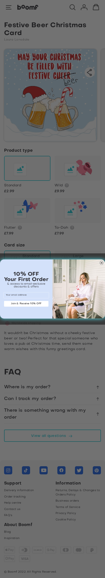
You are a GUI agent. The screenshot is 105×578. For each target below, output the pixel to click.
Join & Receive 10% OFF (26, 303)
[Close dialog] (101, 263)
